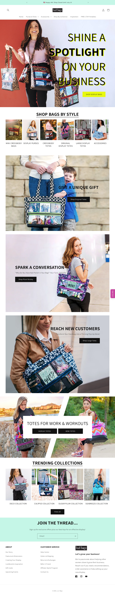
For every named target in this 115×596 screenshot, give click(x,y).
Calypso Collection (44, 503)
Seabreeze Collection (96, 503)
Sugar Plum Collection (71, 503)
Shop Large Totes (89, 341)
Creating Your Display (13, 560)
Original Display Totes (66, 144)
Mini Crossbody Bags (14, 144)
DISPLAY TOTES (45, 431)
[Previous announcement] (26, 2)
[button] (8, 10)
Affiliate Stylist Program (49, 568)
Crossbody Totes (48, 144)
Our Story (9, 552)
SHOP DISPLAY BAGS (94, 94)
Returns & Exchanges (48, 560)
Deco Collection (18, 503)
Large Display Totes (83, 144)
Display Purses (31, 143)
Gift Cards (9, 568)
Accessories (100, 143)
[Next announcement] (88, 2)
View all (57, 512)
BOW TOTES (70, 431)
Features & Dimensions (14, 556)
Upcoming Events (12, 572)
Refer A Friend (46, 564)
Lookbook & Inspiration (14, 564)
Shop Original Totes (78, 199)
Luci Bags (60, 591)
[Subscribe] (75, 536)
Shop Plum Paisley (26, 279)
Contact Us (45, 572)
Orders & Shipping (47, 556)
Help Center (45, 552)
